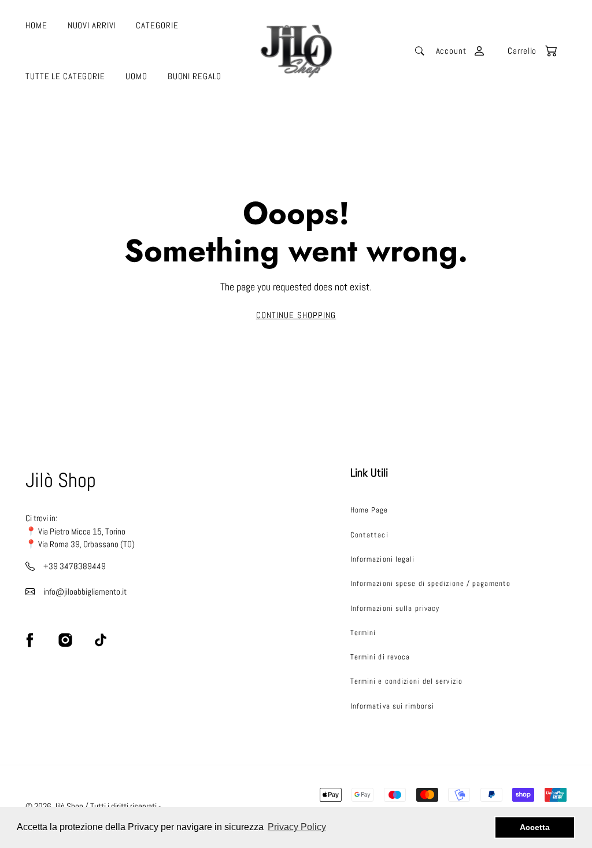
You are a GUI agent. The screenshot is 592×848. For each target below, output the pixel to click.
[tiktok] (100, 640)
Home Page (369, 510)
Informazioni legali (382, 559)
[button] (526, 51)
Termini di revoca (380, 657)
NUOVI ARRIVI (92, 25)
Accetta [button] (535, 827)
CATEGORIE (157, 25)
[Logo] (296, 51)
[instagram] (65, 640)
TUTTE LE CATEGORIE (65, 76)
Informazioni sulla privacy (395, 608)
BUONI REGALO (195, 76)
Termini (363, 632)
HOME (36, 25)
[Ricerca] (419, 51)
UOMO (136, 76)
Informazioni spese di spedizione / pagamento (430, 583)
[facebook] (30, 640)
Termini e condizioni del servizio (406, 681)
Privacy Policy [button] (297, 827)
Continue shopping (296, 315)
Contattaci (369, 535)
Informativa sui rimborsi (392, 706)
